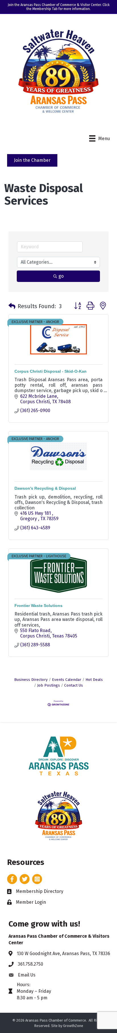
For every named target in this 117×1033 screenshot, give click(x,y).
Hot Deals (94, 679)
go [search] (61, 276)
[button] (12, 306)
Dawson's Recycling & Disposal (45, 488)
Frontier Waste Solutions (38, 605)
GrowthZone (73, 1026)
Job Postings (48, 685)
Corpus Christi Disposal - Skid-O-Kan (50, 371)
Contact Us (73, 685)
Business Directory (31, 679)
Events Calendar (66, 679)
